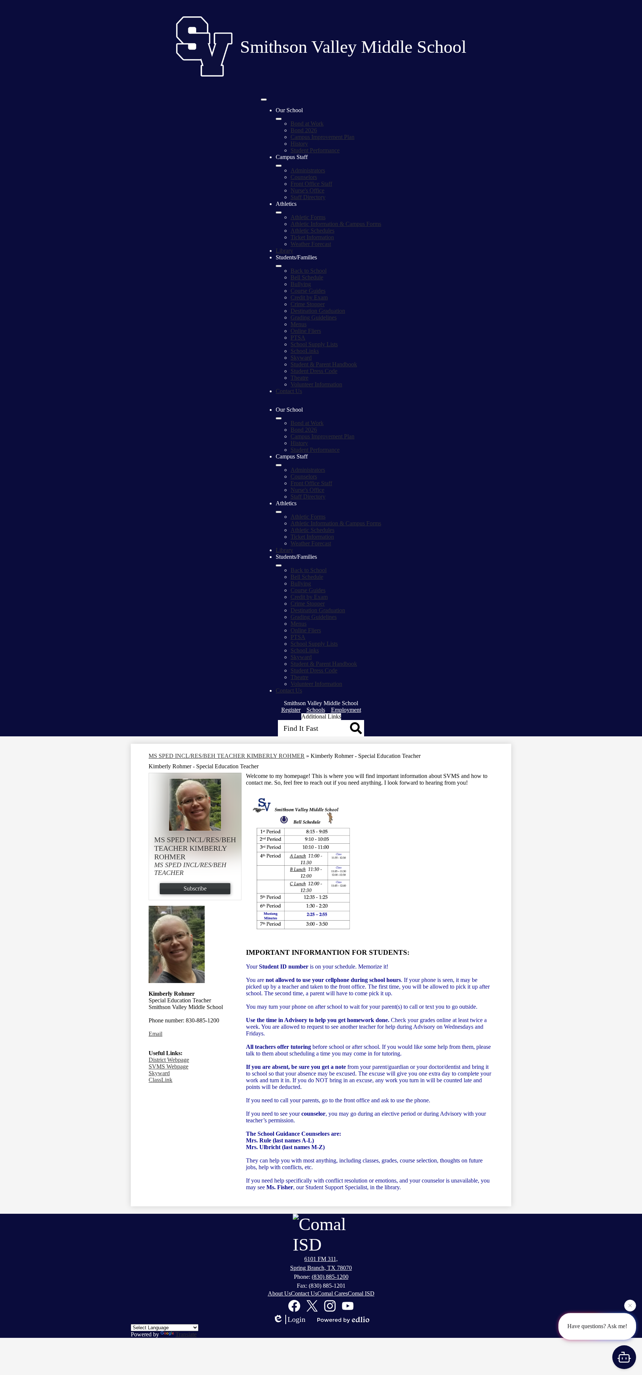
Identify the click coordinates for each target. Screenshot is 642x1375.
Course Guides (308, 291)
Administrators (308, 170)
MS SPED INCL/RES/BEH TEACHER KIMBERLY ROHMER (227, 756)
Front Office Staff (311, 184)
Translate (186, 1334)
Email (155, 1034)
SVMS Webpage (168, 1066)
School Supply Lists (314, 344)
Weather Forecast (311, 244)
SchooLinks (305, 351)
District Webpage (169, 1060)
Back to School (309, 270)
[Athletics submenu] (279, 212)
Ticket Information (312, 237)
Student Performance (315, 150)
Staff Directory (308, 197)
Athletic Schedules (312, 230)
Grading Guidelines (314, 317)
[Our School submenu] (279, 119)
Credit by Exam (309, 297)
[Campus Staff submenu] (279, 166)
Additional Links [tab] (321, 716)
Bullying (301, 284)
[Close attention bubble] (630, 1306)
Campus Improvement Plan (322, 137)
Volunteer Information (316, 384)
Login (296, 1319)
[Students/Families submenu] (279, 266)
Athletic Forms (308, 217)
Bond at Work (307, 123)
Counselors (304, 177)
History (299, 143)
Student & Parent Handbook (324, 364)
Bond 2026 (304, 130)
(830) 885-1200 (330, 1277)
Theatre (299, 377)
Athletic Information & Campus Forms (336, 224)
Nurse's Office (307, 190)
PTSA (298, 337)
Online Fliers (306, 331)
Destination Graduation (318, 311)
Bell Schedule (307, 277)
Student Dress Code (314, 371)
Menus (299, 324)
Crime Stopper (308, 304)
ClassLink (160, 1080)
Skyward (301, 357)
